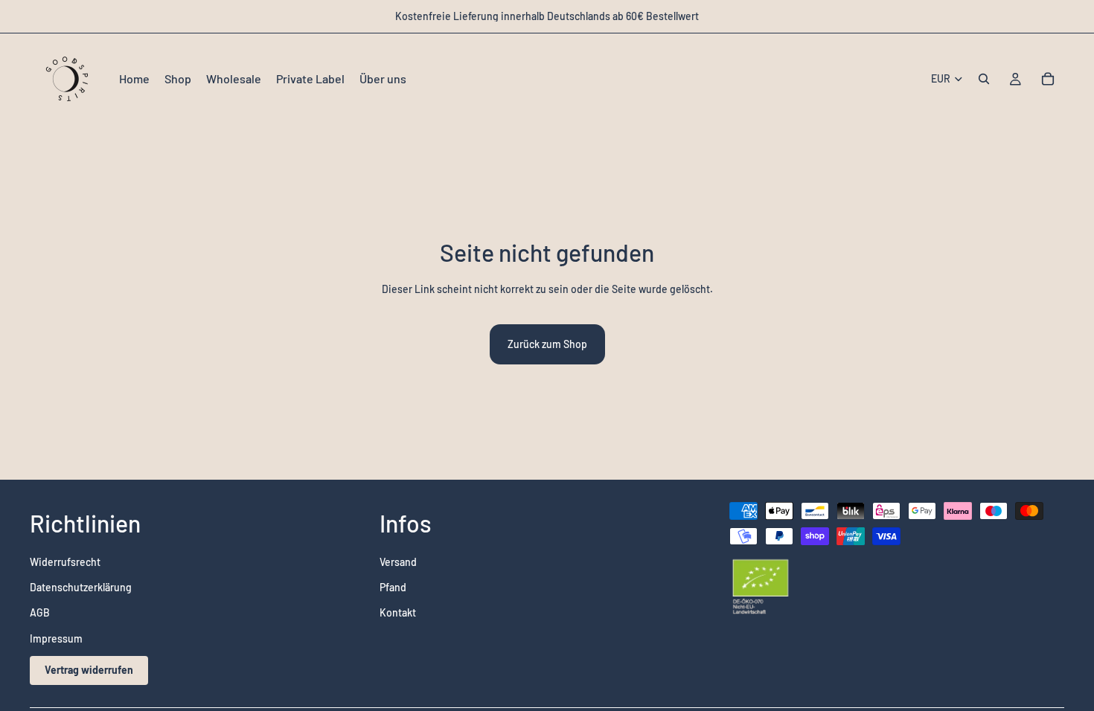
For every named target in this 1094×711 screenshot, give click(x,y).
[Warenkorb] (1047, 78)
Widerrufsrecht (65, 562)
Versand (398, 562)
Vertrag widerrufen (89, 670)
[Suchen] (983, 78)
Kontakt (398, 613)
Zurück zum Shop (547, 344)
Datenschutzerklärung (81, 587)
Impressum (56, 638)
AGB (40, 613)
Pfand (393, 587)
